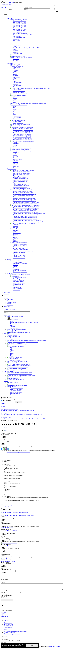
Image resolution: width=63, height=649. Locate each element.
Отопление (10, 63)
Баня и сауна (10, 18)
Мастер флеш (27, 414)
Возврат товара (8, 627)
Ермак (9, 505)
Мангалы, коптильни (36, 414)
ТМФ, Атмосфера (46, 418)
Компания (3, 612)
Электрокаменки (19, 414)
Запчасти (9, 259)
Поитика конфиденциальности (12, 634)
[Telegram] (8, 449)
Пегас (30, 418)
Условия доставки (8, 624)
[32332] (6, 427)
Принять (32, 645)
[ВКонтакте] (1, 449)
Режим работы (4, 616)
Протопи (34, 418)
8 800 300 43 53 (10, 2)
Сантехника (10, 273)
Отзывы (6, 629)
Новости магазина (7, 400)
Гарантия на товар (8, 625)
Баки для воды (4, 414)
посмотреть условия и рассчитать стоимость (18, 452)
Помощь (3, 613)
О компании (7, 292)
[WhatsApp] (4, 449)
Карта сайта (3, 642)
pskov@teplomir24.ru (54, 646)
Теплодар (39, 418)
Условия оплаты (8, 623)
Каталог (6, 16)
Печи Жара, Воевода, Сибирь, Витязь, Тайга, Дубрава (15, 418)
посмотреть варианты (11, 454)
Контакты (6, 294)
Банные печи (11, 414)
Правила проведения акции (11, 632)
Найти (5, 312)
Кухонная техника (11, 169)
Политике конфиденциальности (9, 646)
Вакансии (6, 620)
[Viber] (6, 449)
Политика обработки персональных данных (15, 631)
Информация (4, 615)
